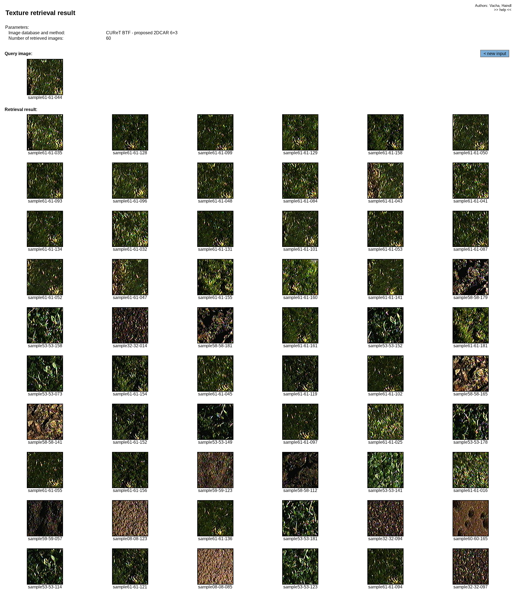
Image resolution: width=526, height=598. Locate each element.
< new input (495, 53)
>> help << (502, 10)
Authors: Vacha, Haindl (493, 6)
